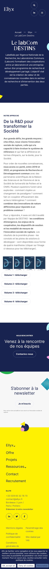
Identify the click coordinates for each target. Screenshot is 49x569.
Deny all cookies (26, 565)
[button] (10, 445)
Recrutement (16, 481)
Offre (10, 453)
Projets (11, 460)
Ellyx (9, 445)
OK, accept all (8, 565)
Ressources (15, 467)
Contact (12, 474)
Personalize (42, 565)
